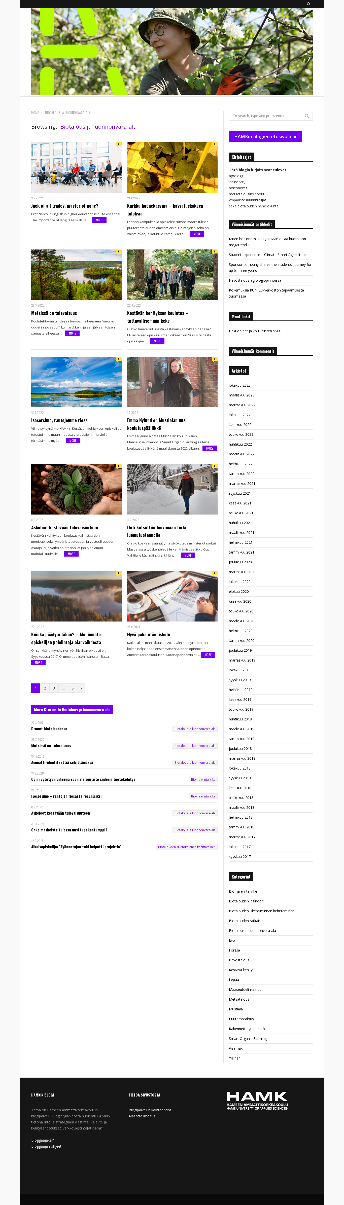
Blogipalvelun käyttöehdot (150, 1110)
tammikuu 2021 (241, 552)
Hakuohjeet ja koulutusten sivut (255, 330)
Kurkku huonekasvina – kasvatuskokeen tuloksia (165, 209)
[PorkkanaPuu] (172, 52)
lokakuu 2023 (240, 385)
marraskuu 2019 (242, 660)
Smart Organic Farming (248, 1038)
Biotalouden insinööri (246, 901)
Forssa (234, 950)
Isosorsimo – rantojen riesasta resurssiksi (66, 796)
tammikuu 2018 (241, 827)
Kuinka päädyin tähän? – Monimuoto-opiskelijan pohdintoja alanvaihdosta (66, 638)
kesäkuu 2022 (240, 424)
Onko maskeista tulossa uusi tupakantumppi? (69, 829)
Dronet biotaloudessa (49, 728)
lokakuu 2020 (240, 581)
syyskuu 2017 (240, 856)
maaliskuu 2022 (241, 454)
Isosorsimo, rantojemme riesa (59, 420)
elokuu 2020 (239, 591)
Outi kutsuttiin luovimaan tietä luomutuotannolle (156, 531)
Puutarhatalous (241, 1018)
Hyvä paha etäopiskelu (148, 634)
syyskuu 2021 (240, 493)
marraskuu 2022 (242, 405)
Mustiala (236, 1009)
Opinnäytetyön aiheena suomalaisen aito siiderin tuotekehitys (83, 779)
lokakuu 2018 (240, 768)
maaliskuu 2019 (241, 728)
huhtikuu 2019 (240, 719)
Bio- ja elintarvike (203, 779)
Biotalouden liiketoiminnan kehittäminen (187, 847)
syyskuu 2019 (240, 679)
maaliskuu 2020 (241, 620)
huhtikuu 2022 (240, 444)
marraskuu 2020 (242, 571)
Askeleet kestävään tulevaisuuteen (64, 527)
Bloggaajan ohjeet (46, 1146)
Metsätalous (239, 999)
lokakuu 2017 (240, 846)
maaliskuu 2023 (241, 395)
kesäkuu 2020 (240, 601)
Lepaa (234, 979)
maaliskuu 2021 (241, 532)
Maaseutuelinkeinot (245, 989)
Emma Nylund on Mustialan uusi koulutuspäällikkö (157, 424)
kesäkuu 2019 (240, 699)
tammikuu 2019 (241, 738)
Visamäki (236, 1048)
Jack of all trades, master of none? (64, 205)
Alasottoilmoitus (142, 1116)
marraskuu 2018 (242, 758)
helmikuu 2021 (241, 542)
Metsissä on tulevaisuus (54, 313)
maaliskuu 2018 (241, 807)
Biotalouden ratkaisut (246, 920)
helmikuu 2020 (241, 630)
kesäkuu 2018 (240, 787)
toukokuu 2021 (241, 512)
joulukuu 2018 (240, 748)
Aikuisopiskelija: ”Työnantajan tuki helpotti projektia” (76, 846)
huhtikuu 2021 (240, 522)
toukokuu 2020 (241, 611)
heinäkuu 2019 (241, 689)
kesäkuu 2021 (240, 503)
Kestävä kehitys (241, 969)
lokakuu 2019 (240, 670)
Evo (232, 940)
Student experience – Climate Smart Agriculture (267, 254)
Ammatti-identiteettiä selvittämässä (62, 762)
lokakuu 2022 (240, 414)
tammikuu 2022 (241, 473)
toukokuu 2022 (241, 434)
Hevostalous (239, 960)
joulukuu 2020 (240, 562)
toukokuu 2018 (241, 797)
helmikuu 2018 (241, 817)
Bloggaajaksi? (42, 1140)
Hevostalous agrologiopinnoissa (255, 280)
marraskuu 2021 (242, 483)
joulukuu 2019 (240, 650)
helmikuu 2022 (241, 463)
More (99, 220)
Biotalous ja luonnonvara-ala (195, 729)
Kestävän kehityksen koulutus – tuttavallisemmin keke (157, 317)
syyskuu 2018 (240, 778)
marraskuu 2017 (242, 836)
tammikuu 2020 (241, 640)
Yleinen (234, 1058)
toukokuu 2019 (241, 709)
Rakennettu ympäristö (247, 1028)
